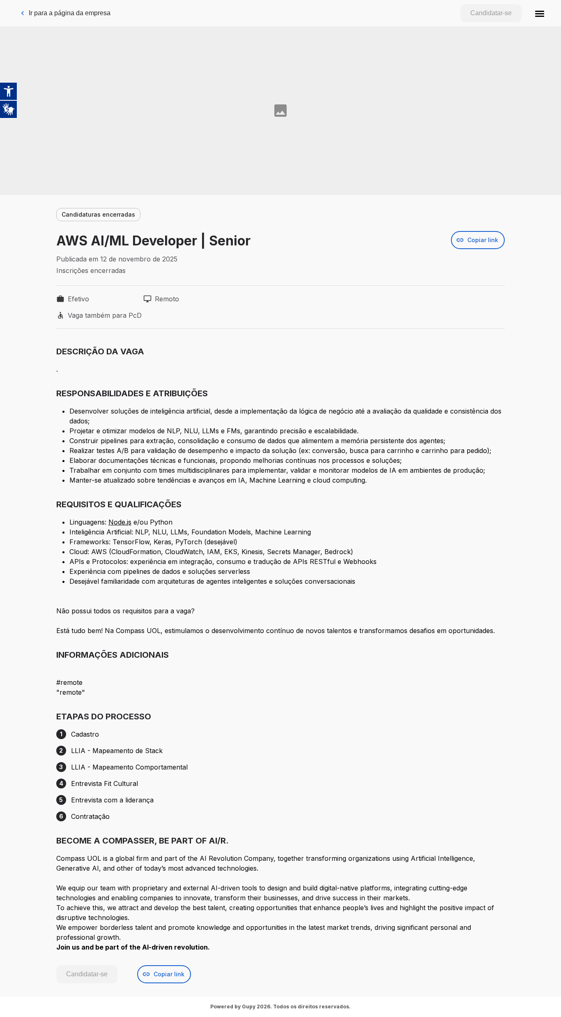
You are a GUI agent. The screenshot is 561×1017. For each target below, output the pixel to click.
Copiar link (482, 239)
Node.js (119, 522)
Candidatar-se (491, 12)
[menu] (539, 13)
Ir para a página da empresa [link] (69, 12)
